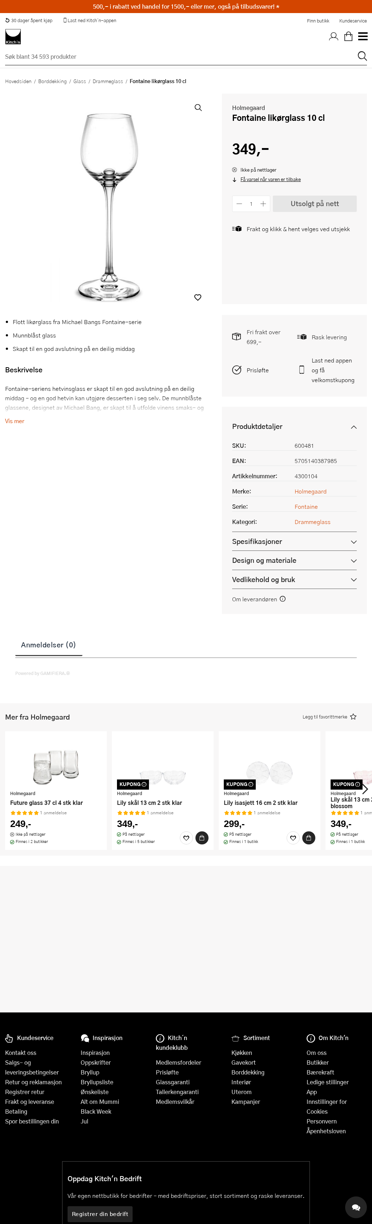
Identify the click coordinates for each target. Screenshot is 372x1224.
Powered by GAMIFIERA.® (42, 673)
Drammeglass (108, 80)
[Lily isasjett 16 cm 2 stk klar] (269, 761)
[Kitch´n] (13, 37)
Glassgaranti (173, 1082)
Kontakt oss (20, 1052)
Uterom (241, 1092)
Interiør (241, 1082)
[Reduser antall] (239, 204)
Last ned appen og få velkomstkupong (333, 370)
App (312, 1092)
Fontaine (306, 506)
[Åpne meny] (362, 36)
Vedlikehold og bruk (263, 579)
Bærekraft (320, 1072)
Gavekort (243, 1062)
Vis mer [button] (14, 421)
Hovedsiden (18, 80)
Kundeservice (353, 20)
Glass (79, 80)
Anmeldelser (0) (49, 644)
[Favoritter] (186, 837)
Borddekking (52, 80)
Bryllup (90, 1072)
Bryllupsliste (97, 1082)
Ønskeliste (95, 1092)
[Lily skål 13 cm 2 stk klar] (163, 761)
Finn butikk (318, 20)
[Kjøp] (202, 837)
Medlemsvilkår (175, 1101)
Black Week (96, 1111)
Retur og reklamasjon (33, 1082)
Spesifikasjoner (257, 541)
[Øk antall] (263, 204)
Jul (84, 1121)
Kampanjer (245, 1101)
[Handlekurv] (348, 36)
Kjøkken (241, 1052)
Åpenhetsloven (326, 1131)
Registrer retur (24, 1092)
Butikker (318, 1062)
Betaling (16, 1111)
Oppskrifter (96, 1062)
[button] (197, 297)
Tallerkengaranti (177, 1092)
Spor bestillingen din (32, 1121)
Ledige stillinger (328, 1082)
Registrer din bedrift (100, 1214)
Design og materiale (264, 560)
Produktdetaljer (257, 426)
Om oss (317, 1052)
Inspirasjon (95, 1052)
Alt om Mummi (100, 1101)
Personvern (322, 1121)
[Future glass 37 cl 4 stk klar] (56, 761)
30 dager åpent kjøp (31, 20)
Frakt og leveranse (29, 1101)
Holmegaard (248, 107)
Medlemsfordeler (178, 1062)
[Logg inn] (334, 36)
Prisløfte (258, 370)
